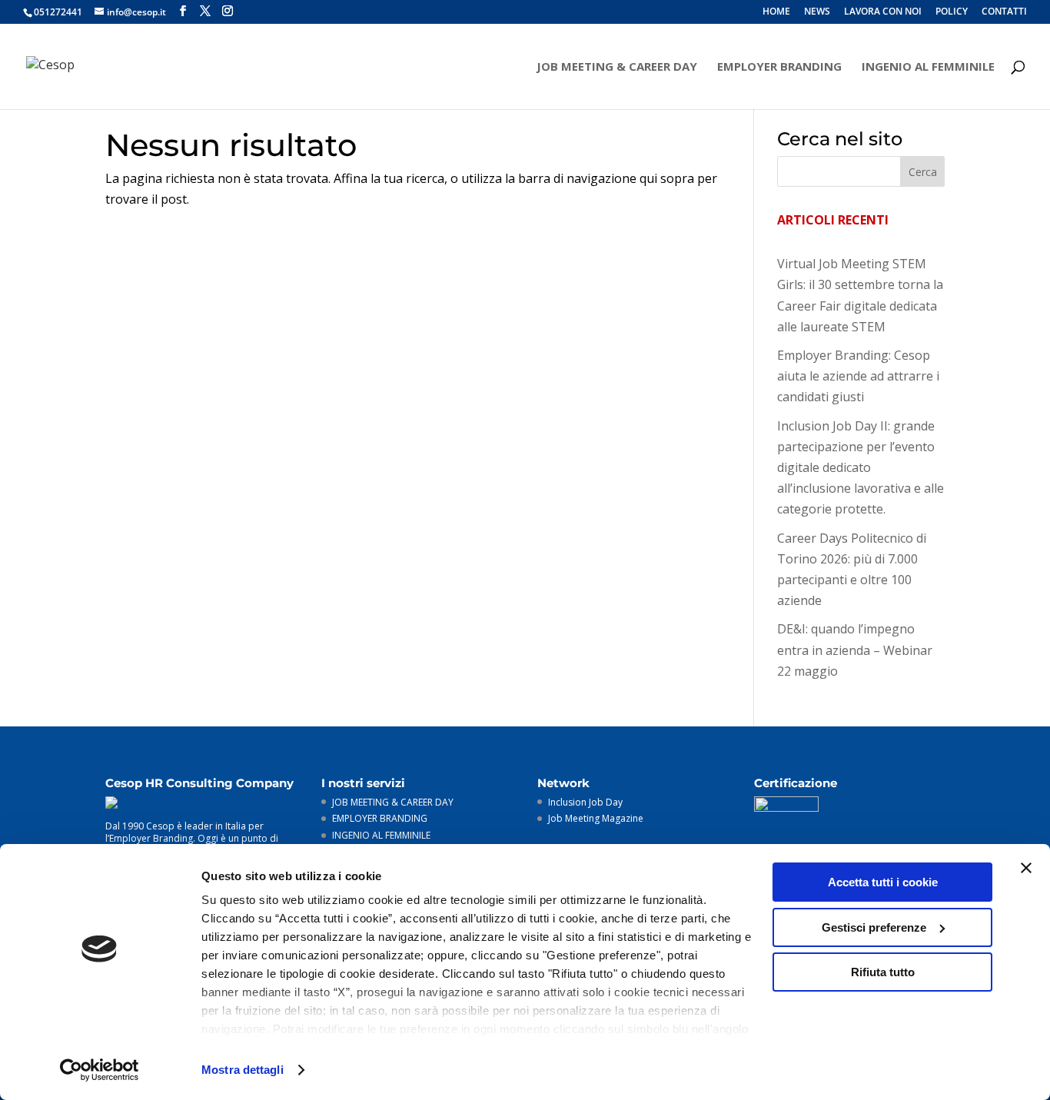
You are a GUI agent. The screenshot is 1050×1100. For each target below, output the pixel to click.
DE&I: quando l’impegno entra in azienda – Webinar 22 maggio (854, 649)
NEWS (817, 12)
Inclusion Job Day (585, 802)
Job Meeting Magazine (595, 818)
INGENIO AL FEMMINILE (928, 67)
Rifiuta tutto (883, 972)
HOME (776, 12)
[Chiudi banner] (1026, 867)
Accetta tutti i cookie (883, 882)
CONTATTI (1004, 12)
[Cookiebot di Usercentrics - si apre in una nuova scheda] (99, 1070)
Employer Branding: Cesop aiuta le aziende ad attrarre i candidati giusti (858, 376)
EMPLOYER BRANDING (779, 67)
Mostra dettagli (242, 1069)
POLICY (951, 12)
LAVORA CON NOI (883, 12)
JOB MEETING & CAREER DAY (617, 67)
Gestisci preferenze (874, 927)
